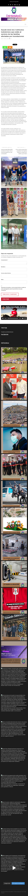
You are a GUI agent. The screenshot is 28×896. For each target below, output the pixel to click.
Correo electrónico (6, 273)
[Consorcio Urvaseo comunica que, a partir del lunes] (14, 681)
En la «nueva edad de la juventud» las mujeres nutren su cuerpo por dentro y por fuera (21, 151)
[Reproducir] (3, 318)
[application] (14, 312)
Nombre (3, 266)
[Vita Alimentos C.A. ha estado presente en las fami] (14, 547)
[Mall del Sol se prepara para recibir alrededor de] (14, 788)
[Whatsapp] (5, 46)
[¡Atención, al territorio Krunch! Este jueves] (14, 601)
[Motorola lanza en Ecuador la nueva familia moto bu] (14, 708)
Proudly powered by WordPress (7, 891)
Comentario (4, 260)
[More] (10, 46)
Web (2, 279)
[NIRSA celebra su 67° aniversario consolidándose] (14, 868)
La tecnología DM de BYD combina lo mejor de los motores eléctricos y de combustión (7, 151)
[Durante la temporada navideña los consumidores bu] (14, 841)
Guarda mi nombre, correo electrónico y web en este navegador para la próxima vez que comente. (13, 289)
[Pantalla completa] (25, 318)
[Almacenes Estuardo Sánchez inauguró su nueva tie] (14, 627)
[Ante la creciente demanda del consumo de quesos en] (14, 734)
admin (2, 38)
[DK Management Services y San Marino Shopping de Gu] (14, 521)
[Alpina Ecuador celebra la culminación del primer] (14, 814)
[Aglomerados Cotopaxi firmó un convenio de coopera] (14, 387)
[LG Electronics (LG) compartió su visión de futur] (14, 574)
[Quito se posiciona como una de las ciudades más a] (14, 414)
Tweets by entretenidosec (7, 332)
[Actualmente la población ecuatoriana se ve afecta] (14, 440)
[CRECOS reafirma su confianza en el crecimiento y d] (14, 467)
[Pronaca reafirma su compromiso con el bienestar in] (14, 360)
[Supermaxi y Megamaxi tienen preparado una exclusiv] (14, 761)
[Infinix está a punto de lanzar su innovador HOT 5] (14, 654)
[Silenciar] (22, 318)
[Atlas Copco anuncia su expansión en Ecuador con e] (14, 494)
